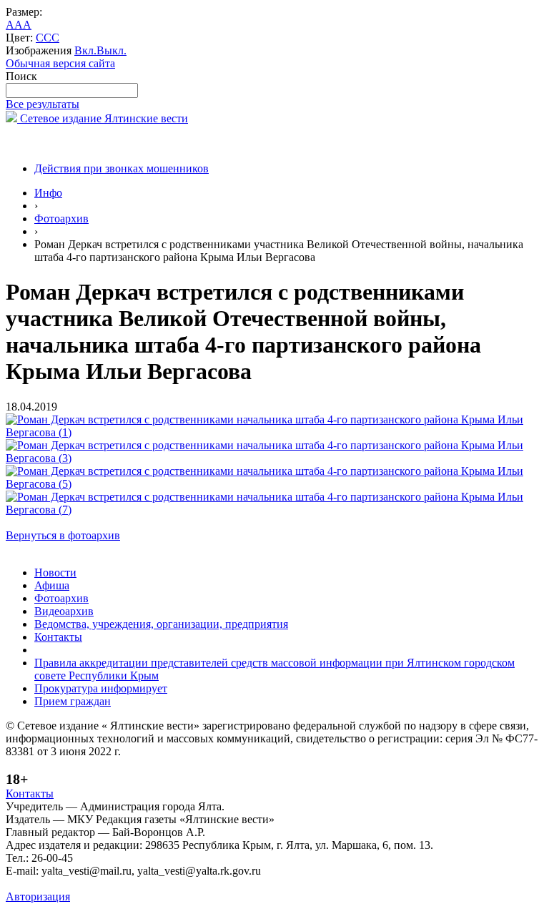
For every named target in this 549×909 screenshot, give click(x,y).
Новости (55, 572)
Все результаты (42, 104)
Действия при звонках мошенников (121, 168)
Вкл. (85, 50)
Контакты (58, 637)
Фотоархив (61, 218)
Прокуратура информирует (100, 688)
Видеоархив (64, 611)
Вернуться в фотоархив (63, 535)
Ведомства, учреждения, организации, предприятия (161, 624)
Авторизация (38, 896)
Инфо (48, 193)
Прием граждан (72, 701)
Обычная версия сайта (60, 63)
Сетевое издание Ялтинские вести (102, 118)
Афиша (51, 585)
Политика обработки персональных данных (113, 884)
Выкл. (112, 50)
